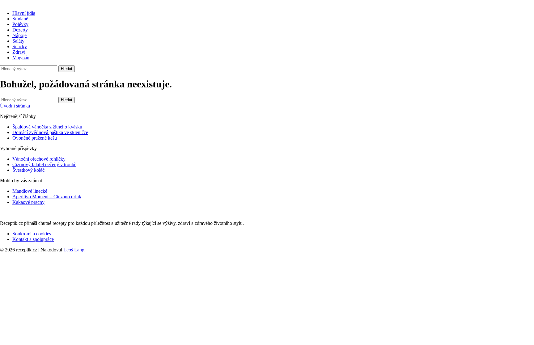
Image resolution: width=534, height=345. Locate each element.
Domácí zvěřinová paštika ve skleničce (50, 132)
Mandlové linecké (29, 191)
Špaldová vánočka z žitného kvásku (47, 126)
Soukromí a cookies (31, 233)
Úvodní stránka (15, 105)
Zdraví (18, 52)
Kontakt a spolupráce (33, 239)
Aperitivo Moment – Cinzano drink (46, 196)
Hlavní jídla (23, 13)
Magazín (20, 57)
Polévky (20, 24)
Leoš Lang (73, 249)
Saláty (18, 41)
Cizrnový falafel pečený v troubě (44, 164)
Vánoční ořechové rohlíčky (39, 159)
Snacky (19, 46)
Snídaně (20, 18)
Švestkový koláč (28, 170)
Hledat (66, 68)
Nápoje (19, 35)
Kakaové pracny (28, 202)
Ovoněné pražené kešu (34, 138)
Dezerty (20, 29)
